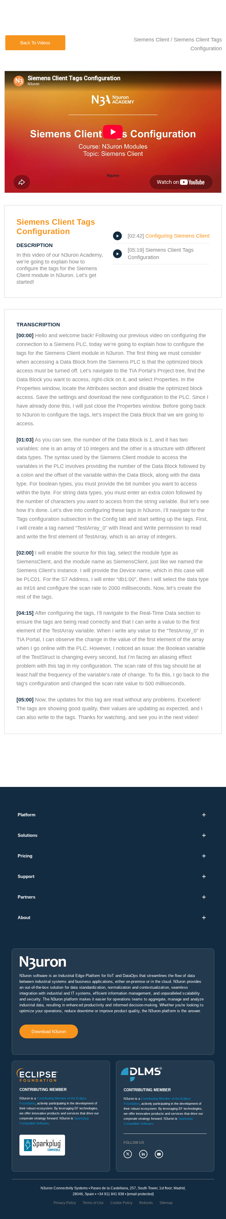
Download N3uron (48, 1031)
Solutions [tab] (27, 835)
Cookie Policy (121, 1203)
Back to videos (35, 42)
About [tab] (24, 917)
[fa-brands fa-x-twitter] (129, 1154)
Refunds (146, 1203)
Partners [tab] (26, 896)
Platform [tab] (26, 814)
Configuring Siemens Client (177, 236)
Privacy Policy (65, 1203)
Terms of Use (93, 1203)
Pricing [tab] (25, 855)
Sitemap (166, 1203)
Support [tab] (26, 876)
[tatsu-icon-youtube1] (159, 1154)
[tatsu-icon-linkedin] (144, 1154)
